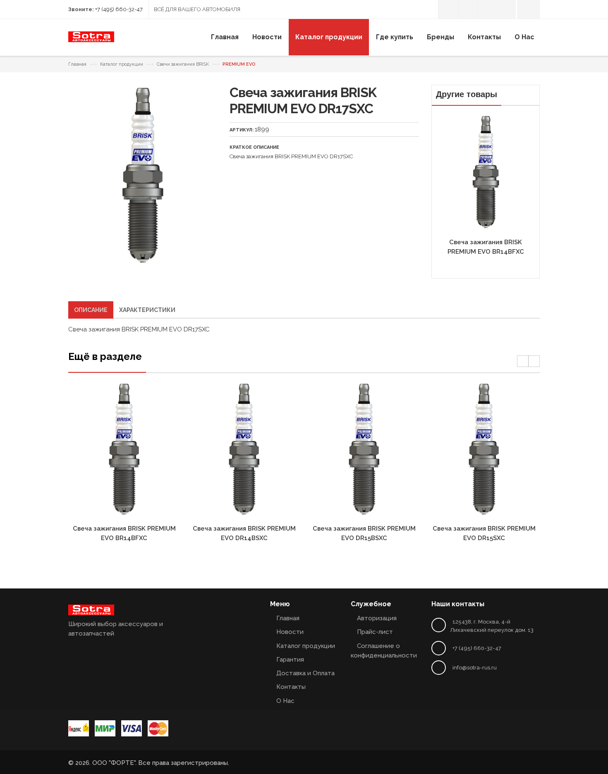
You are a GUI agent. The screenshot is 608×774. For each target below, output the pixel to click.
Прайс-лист (375, 632)
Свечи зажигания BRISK (183, 64)
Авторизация (377, 618)
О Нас (285, 701)
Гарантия (290, 659)
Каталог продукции (121, 64)
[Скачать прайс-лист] (468, 9)
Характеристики (147, 310)
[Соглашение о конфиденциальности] (487, 9)
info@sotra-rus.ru (474, 667)
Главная (77, 64)
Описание (91, 310)
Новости (290, 632)
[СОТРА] (91, 39)
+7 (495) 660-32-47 (119, 9)
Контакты (291, 687)
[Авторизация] (448, 9)
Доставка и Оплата (305, 673)
